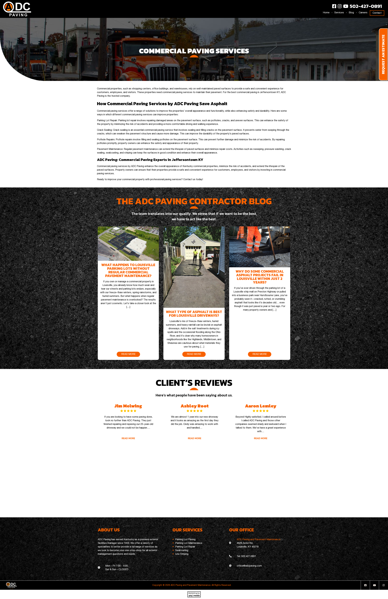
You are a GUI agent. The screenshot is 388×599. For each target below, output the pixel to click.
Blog (351, 13)
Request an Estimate (383, 54)
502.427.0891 (248, 556)
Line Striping (181, 554)
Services (339, 13)
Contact (377, 13)
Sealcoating (181, 550)
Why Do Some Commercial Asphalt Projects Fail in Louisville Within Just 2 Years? (260, 277)
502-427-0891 (366, 6)
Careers (363, 13)
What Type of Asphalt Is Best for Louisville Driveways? (194, 313)
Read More (127, 438)
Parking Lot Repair (185, 547)
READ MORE (128, 354)
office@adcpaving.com (249, 566)
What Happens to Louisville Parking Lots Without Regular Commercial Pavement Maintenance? (128, 270)
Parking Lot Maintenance (188, 543)
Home (326, 13)
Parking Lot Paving (185, 540)
